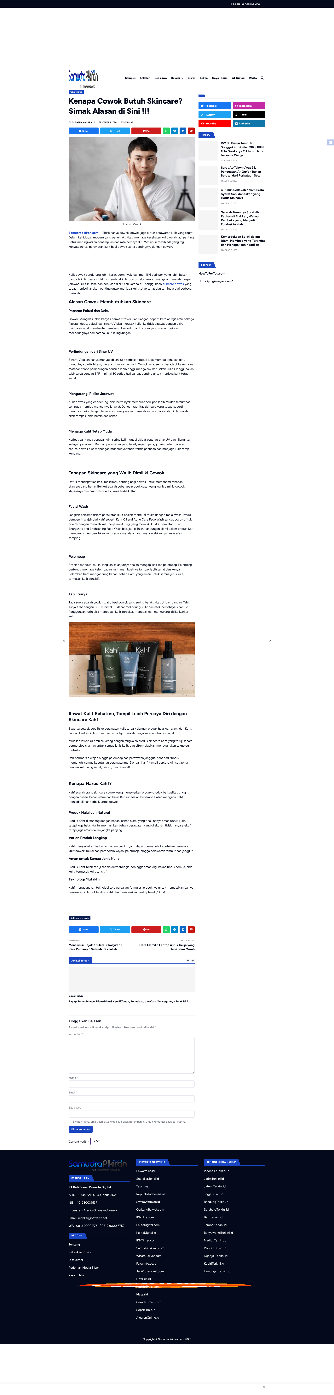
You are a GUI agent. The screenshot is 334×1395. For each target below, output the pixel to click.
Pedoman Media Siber (84, 1267)
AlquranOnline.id (147, 1317)
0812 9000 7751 (87, 1226)
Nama (73, 1077)
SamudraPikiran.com (150, 1248)
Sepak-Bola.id (145, 1310)
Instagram (245, 105)
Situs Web (75, 1107)
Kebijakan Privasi (80, 1252)
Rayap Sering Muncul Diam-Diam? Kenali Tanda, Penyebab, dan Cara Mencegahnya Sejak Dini (128, 1001)
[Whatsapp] (166, 131)
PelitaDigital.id (146, 1232)
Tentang (74, 1244)
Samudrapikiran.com (83, 233)
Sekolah (145, 78)
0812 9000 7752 (112, 1226)
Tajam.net (143, 1186)
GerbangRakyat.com (150, 1209)
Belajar (175, 78)
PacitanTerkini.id (215, 1248)
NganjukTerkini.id (215, 1256)
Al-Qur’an (238, 78)
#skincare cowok (80, 918)
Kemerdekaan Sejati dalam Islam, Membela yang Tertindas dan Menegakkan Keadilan (243, 241)
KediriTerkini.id (214, 1263)
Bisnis (191, 78)
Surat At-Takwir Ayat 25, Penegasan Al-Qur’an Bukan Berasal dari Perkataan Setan (241, 171)
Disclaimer (76, 1260)
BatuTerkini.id (213, 1217)
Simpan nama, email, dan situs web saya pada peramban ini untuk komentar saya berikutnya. (129, 1121)
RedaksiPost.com (148, 1287)
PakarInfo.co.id (146, 1263)
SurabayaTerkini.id (216, 1209)
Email (73, 1092)
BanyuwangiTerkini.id (218, 1232)
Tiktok (243, 114)
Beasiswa (161, 78)
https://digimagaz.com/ (216, 281)
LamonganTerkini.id (217, 1271)
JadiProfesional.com (150, 1271)
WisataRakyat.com (149, 1256)
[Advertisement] (167, 37)
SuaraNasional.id (147, 1178)
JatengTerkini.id (215, 1186)
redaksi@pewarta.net (92, 1218)
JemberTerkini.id (215, 1225)
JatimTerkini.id (214, 1178)
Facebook (211, 105)
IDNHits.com (145, 1217)
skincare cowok (173, 284)
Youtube (210, 123)
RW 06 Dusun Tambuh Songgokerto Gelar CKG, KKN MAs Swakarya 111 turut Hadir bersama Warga (242, 149)
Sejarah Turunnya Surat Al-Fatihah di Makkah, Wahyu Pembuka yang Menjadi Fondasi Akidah (240, 218)
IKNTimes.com (146, 1240)
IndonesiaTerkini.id (216, 1171)
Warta (253, 78)
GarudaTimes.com (148, 1302)
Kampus (130, 78)
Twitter (210, 114)
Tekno (204, 78)
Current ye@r (79, 1141)
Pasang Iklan (77, 1275)
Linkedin (244, 123)
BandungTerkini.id (216, 1202)
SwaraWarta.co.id (148, 1202)
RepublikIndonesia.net (151, 1194)
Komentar (76, 1034)
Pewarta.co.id (145, 1171)
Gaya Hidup (219, 78)
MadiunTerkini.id (215, 1240)
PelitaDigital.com (148, 1225)
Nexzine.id (143, 1279)
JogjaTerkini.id (213, 1194)
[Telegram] (174, 131)
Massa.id (142, 1294)
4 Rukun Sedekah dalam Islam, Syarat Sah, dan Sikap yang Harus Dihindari (243, 194)
